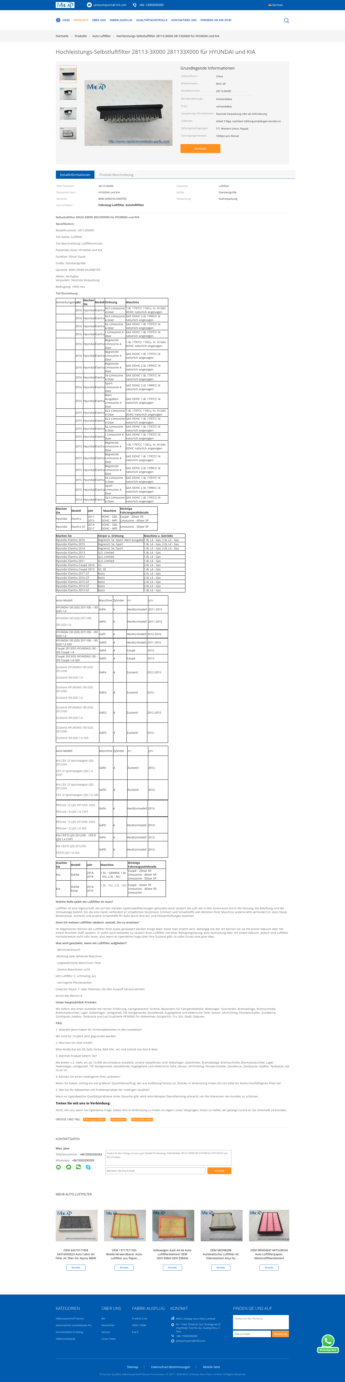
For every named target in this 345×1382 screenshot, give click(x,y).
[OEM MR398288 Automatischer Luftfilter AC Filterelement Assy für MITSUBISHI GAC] (222, 1225)
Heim (66, 20)
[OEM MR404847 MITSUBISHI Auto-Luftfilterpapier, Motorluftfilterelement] (270, 1225)
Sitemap (132, 1366)
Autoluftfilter (118, 1119)
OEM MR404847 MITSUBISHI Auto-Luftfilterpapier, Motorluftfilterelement (269, 1254)
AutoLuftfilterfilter (142, 1119)
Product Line (139, 1318)
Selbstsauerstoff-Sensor (70, 1318)
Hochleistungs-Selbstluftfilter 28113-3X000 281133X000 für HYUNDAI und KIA (167, 36)
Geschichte (107, 1325)
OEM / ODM (139, 1325)
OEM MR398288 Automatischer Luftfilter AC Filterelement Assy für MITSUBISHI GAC (221, 1256)
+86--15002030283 (151, 5)
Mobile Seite (211, 1366)
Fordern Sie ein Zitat (216, 20)
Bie (103, 1318)
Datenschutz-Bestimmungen (170, 1366)
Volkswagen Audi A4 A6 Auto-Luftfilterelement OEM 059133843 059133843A (172, 1254)
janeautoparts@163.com (110, 5)
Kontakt (200, 148)
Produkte (80, 20)
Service (105, 1332)
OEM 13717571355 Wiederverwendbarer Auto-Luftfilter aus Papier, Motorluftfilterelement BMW (124, 1256)
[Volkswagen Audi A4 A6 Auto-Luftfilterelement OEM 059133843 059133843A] (173, 1225)
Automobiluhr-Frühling (69, 1332)
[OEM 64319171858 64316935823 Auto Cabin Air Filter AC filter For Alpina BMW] (77, 1225)
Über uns (99, 20)
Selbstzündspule (65, 1339)
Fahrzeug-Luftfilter (94, 1119)
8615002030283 (83, 1160)
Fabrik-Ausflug (121, 20)
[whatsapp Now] (328, 1352)
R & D (135, 1332)
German (277, 5)
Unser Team (108, 1339)
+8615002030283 (91, 1154)
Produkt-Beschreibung (116, 175)
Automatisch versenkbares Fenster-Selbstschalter (85, 1325)
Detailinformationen (75, 175)
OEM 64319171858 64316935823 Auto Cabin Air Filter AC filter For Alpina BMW (76, 1254)
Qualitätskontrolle (152, 20)
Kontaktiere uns (184, 20)
